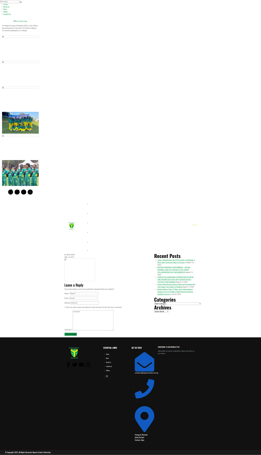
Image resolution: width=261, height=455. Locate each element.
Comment (68, 330)
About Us (6, 7)
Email (66, 298)
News (5, 9)
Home (5, 4)
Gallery (5, 12)
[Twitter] (17, 192)
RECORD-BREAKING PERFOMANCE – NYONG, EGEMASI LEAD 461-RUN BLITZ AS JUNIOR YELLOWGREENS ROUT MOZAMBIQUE (173, 269)
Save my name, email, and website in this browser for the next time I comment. (94, 307)
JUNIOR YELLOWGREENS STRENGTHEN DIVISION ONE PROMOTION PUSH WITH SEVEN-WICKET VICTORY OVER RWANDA (175, 279)
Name (67, 294)
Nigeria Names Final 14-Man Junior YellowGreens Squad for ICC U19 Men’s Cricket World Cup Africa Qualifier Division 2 (175, 291)
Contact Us (7, 14)
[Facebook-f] (10, 192)
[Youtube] (23, 192)
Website (67, 303)
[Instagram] (30, 192)
